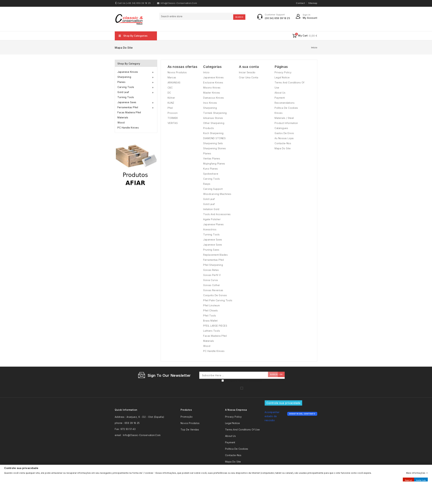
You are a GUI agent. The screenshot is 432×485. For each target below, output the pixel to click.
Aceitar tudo (421, 480)
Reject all (408, 480)
